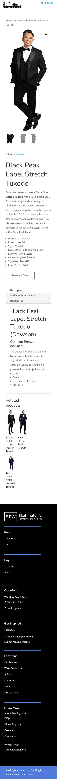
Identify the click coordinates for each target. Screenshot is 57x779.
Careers (8, 730)
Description (16, 290)
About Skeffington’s (15, 713)
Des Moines (10, 662)
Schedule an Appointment (18, 636)
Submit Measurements (17, 641)
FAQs (7, 718)
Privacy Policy (11, 744)
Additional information (23, 295)
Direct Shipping (12, 724)
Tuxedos (18, 20)
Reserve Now (20, 275)
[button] (46, 34)
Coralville (9, 680)
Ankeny (8, 674)
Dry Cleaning (11, 692)
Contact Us (10, 736)
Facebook (9, 629)
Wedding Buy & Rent (15, 597)
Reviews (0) (16, 300)
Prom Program (12, 608)
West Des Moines (14, 668)
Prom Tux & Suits (14, 602)
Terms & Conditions (15, 749)
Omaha (8, 686)
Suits (7, 544)
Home (9, 20)
